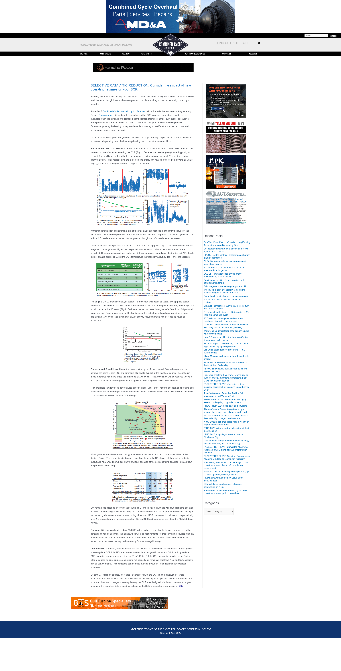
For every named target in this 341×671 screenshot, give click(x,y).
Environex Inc (106, 118)
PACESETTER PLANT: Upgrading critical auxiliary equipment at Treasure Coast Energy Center (226, 389)
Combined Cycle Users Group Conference (124, 114)
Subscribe (226, 53)
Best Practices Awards (195, 53)
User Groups (105, 53)
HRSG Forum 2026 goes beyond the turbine (225, 408)
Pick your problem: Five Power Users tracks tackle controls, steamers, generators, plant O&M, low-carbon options (226, 380)
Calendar (126, 53)
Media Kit (253, 53)
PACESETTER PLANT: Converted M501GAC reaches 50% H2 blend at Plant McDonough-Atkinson (226, 452)
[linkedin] (259, 43)
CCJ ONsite (84, 53)
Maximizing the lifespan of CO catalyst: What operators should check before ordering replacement (226, 468)
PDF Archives (146, 53)
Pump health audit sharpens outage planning (226, 299)
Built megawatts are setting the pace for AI (225, 289)
